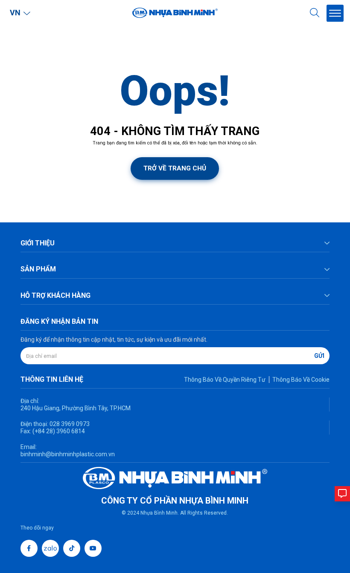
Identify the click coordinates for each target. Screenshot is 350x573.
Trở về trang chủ (174, 168)
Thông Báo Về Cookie (301, 379)
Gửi (319, 355)
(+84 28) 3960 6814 (58, 431)
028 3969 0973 (69, 423)
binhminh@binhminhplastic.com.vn (67, 454)
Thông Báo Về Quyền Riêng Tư (224, 379)
